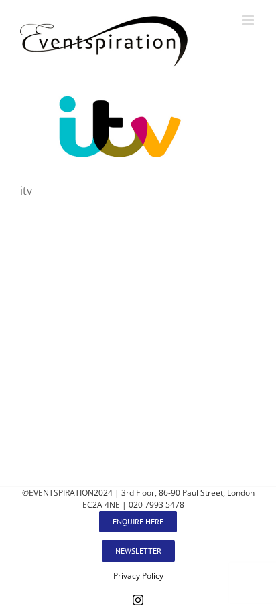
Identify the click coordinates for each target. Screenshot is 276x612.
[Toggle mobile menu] (249, 20)
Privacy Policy (138, 575)
